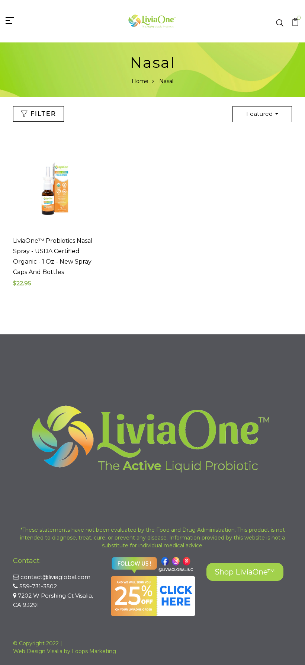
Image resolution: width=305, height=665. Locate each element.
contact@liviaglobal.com (55, 576)
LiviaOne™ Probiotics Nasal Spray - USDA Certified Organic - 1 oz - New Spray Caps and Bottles (53, 256)
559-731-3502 (38, 586)
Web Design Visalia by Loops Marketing (64, 651)
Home (140, 81)
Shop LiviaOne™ (245, 571)
